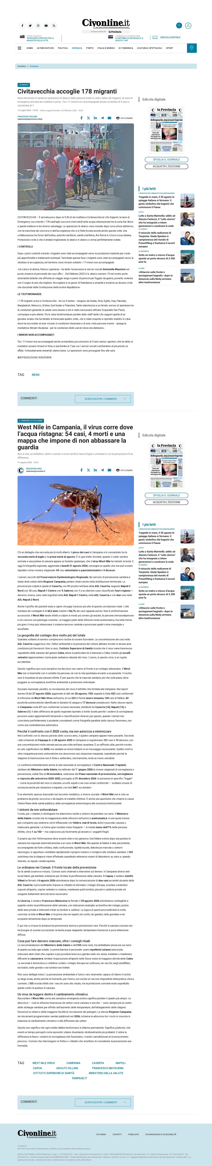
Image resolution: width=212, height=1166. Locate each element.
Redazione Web (34, 469)
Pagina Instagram (38, 26)
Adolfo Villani (67, 1068)
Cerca (179, 26)
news (36, 374)
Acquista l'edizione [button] (166, 166)
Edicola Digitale (170, 37)
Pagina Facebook (22, 26)
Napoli (121, 1063)
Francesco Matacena (108, 1068)
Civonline (22, 66)
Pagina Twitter (30, 26)
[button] (188, 26)
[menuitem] (30, 48)
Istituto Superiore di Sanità (53, 1073)
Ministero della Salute (106, 1073)
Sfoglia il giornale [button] (166, 159)
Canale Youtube (46, 26)
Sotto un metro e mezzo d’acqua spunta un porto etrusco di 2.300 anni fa (157, 258)
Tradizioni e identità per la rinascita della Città (40, 39)
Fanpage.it (79, 1078)
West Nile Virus (43, 1063)
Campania (73, 1063)
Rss (54, 26)
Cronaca (34, 66)
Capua (37, 1068)
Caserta (98, 1063)
